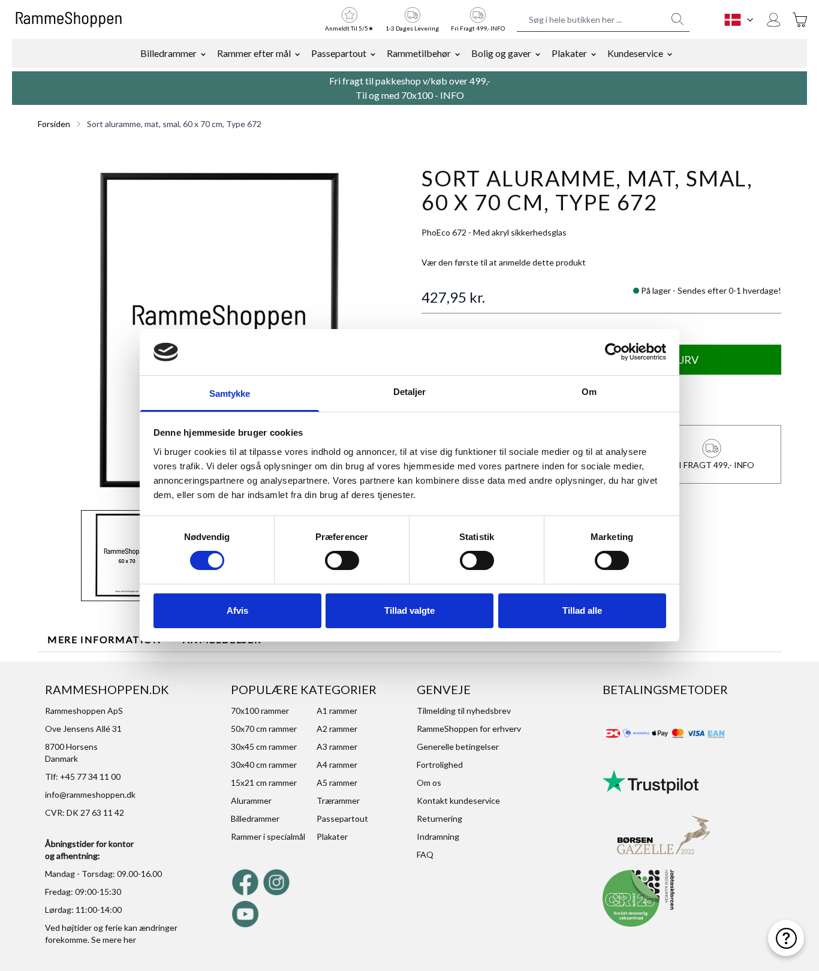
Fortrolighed (440, 764)
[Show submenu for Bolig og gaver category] (538, 53)
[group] (503, 263)
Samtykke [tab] (230, 393)
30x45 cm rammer (264, 746)
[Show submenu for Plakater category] (593, 53)
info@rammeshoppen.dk (90, 794)
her (130, 939)
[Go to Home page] (68, 19)
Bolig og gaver (501, 53)
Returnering (439, 818)
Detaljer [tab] (409, 392)
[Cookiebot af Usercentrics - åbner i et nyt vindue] (613, 352)
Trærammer (338, 800)
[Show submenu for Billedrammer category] (203, 53)
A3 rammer (337, 746)
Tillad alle (582, 610)
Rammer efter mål (254, 53)
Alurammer (251, 800)
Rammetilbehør (419, 53)
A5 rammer (337, 782)
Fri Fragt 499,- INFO (478, 28)
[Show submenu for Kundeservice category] (670, 53)
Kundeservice (635, 53)
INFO (452, 95)
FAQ (425, 854)
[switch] (342, 560)
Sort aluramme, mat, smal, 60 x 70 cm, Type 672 (174, 124)
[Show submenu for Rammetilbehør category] (457, 53)
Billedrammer (168, 53)
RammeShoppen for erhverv (469, 728)
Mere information (104, 639)
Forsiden (54, 124)
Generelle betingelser (458, 746)
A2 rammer (337, 728)
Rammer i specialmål (268, 836)
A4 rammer (337, 764)
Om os (429, 782)
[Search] (677, 19)
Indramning (438, 836)
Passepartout (338, 53)
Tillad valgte (409, 610)
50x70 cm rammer (264, 728)
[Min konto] (773, 20)
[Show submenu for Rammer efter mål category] (297, 53)
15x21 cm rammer (264, 782)
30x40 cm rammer (264, 764)
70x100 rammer (260, 710)
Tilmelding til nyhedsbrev (464, 710)
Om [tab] (589, 392)
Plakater (569, 53)
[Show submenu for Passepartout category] (373, 53)
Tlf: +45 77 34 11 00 (83, 776)
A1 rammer (337, 710)
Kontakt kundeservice (458, 800)
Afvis (237, 610)
